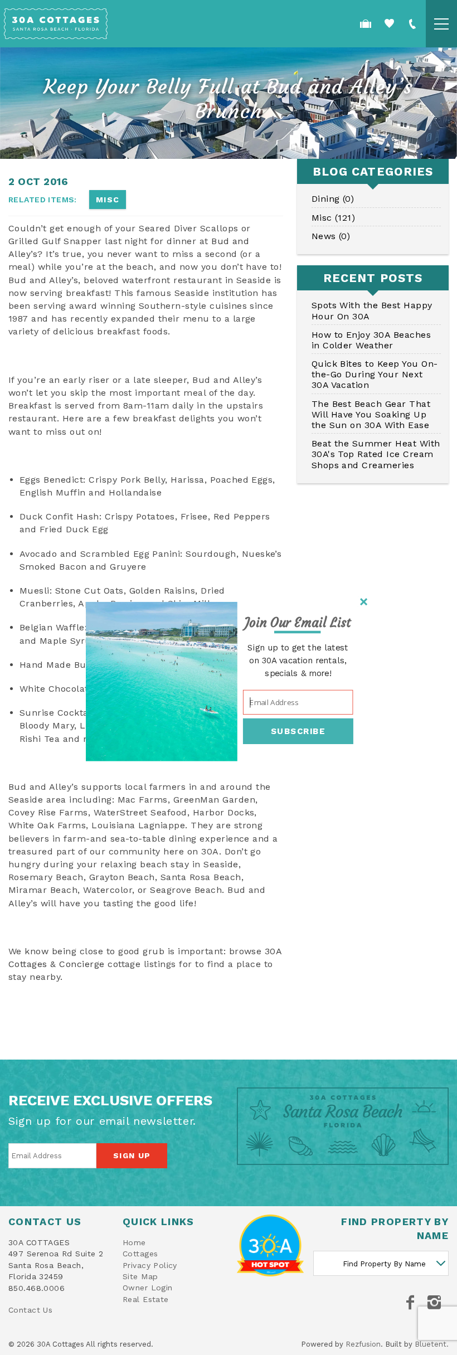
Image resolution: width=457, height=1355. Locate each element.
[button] (297, 622)
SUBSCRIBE (298, 731)
